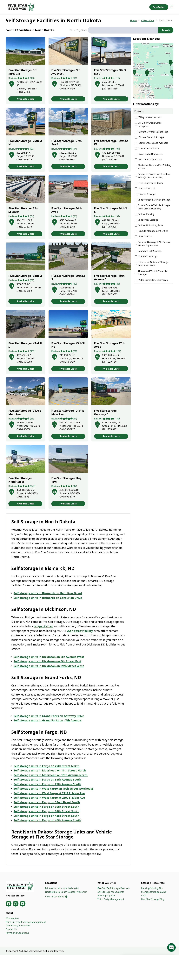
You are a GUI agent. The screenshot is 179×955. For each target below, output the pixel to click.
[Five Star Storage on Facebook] (8, 904)
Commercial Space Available (153, 142)
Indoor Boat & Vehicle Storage (154, 199)
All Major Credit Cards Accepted (150, 124)
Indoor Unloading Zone (150, 225)
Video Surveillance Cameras (153, 279)
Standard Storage (147, 256)
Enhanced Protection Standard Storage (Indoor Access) (154, 176)
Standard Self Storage (150, 251)
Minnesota (50, 888)
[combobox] (123, 30)
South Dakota (68, 891)
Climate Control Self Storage (153, 131)
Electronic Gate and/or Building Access (154, 167)
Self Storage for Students (110, 891)
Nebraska (73, 888)
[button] (153, 71)
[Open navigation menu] (171, 7)
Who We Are (12, 918)
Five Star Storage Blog (152, 899)
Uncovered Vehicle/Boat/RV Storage (152, 273)
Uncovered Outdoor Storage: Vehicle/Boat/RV (153, 264)
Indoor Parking (146, 214)
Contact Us (11, 929)
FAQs (144, 895)
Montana (62, 888)
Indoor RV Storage (148, 219)
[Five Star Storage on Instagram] (15, 904)
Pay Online (159, 7)
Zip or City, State (78, 30)
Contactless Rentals (148, 148)
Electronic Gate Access (150, 159)
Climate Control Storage (151, 137)
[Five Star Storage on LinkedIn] (22, 904)
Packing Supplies (106, 895)
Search (166, 30)
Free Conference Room (150, 183)
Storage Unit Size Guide (153, 891)
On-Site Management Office (153, 230)
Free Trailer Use (146, 188)
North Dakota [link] (166, 20)
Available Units (25, 98)
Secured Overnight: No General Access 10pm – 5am (154, 244)
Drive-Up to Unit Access (150, 154)
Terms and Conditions (17, 932)
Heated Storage (146, 194)
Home (133, 20)
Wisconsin (81, 891)
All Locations (147, 20)
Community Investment (18, 925)
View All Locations (56, 896)
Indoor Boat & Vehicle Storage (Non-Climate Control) (154, 207)
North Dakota (52, 891)
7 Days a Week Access (149, 117)
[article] (25, 70)
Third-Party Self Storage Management (26, 922)
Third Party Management (110, 899)
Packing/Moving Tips (152, 888)
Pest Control (145, 236)
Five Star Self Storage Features (113, 888)
